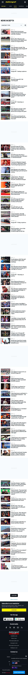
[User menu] (25, 2)
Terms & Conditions (6, 670)
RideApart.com (14, 647)
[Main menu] (2, 2)
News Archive (14, 599)
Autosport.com (14, 643)
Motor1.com (14, 638)
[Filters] (25, 25)
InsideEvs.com (14, 636)
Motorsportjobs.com (14, 640)
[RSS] (21, 627)
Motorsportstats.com (14, 645)
